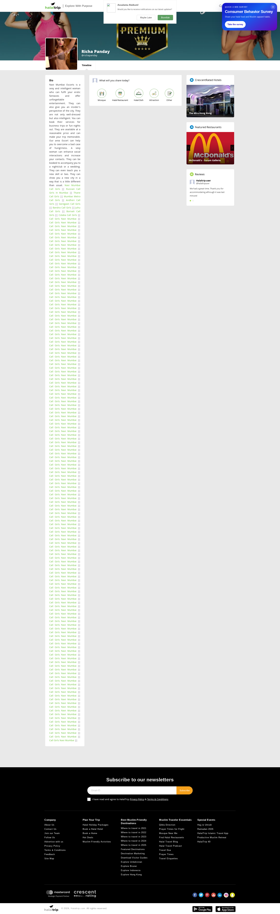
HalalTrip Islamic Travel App (212, 833)
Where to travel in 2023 (133, 836)
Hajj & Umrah (204, 825)
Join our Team (52, 833)
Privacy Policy (137, 799)
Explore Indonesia (130, 870)
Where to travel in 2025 (133, 845)
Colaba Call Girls (68, 215)
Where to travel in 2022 (133, 832)
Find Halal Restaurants (171, 837)
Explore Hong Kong (131, 874)
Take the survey (235, 24)
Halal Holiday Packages (96, 825)
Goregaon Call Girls (69, 203)
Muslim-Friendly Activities (97, 841)
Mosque (102, 100)
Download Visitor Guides (134, 858)
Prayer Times (166, 854)
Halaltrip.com (78, 908)
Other (169, 100)
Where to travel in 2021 (133, 828)
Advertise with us (53, 841)
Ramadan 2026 (205, 829)
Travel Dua (165, 850)
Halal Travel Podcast (170, 846)
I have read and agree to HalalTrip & (130, 799)
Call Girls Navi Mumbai (62, 218)
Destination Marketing (133, 853)
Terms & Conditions (157, 799)
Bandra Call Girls (62, 207)
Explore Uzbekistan (131, 862)
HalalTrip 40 (203, 841)
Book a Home (90, 833)
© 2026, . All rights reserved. (84, 908)
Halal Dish (138, 100)
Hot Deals (88, 837)
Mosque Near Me (168, 833)
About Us (49, 825)
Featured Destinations (133, 849)
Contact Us (50, 829)
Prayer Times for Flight (171, 829)
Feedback (49, 854)
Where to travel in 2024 (133, 841)
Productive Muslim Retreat (211, 837)
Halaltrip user (203, 180)
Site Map (49, 858)
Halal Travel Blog (168, 841)
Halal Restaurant (120, 100)
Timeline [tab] (86, 65)
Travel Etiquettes (168, 858)
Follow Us (49, 837)
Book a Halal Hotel (93, 829)
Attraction (154, 100)
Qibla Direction (167, 825)
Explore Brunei (129, 866)
